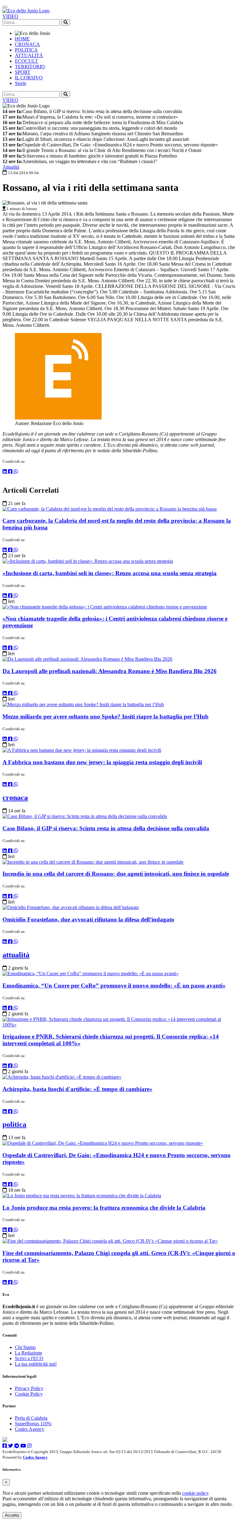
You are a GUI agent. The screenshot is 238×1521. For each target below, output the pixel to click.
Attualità (10, 167)
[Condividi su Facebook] (11, 471)
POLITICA (26, 50)
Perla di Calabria (31, 1418)
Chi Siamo (25, 1347)
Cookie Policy (29, 1394)
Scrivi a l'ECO (29, 1358)
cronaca (15, 798)
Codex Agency (29, 1429)
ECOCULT (26, 61)
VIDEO (10, 16)
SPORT (22, 72)
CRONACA (27, 44)
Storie (20, 83)
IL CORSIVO (29, 77)
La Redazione (28, 1352)
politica (14, 1124)
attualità (15, 955)
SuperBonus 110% (33, 1423)
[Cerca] (65, 22)
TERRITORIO (30, 66)
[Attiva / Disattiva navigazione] (4, 7)
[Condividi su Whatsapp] (16, 471)
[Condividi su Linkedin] (5, 471)
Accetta (12, 1515)
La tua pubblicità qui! (36, 1364)
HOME (22, 38)
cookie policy (195, 1493)
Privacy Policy (29, 1388)
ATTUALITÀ (29, 55)
